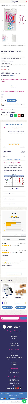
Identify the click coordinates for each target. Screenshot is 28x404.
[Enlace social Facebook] (13, 388)
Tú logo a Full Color (14, 345)
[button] (2, 20)
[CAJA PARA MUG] (11, 245)
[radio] (2, 97)
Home (2, 5)
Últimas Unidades (14, 343)
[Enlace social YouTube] (18, 388)
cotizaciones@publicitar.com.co (14, 385)
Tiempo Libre (14, 334)
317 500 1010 (16, 382)
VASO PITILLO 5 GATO (17, 252)
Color (2, 94)
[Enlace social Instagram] (16, 388)
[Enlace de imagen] (11, 326)
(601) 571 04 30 (15, 379)
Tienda (6, 5)
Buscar (23, 235)
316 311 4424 (16, 383)
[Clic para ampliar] (3, 30)
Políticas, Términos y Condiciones (14, 357)
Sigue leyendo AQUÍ (14, 188)
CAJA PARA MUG (15, 245)
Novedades (14, 336)
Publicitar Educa (14, 355)
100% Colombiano (14, 341)
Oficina (13, 109)
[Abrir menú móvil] (1, 1)
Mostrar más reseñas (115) (14, 273)
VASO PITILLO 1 (15, 262)
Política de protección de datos (14, 359)
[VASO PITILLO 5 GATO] (11, 252)
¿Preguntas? (14, 362)
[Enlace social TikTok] (20, 388)
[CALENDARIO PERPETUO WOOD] (20, 289)
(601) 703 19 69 (15, 380)
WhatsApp (12, 75)
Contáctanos (14, 364)
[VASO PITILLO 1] (11, 263)
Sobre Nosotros (14, 353)
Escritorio (9, 109)
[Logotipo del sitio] (14, 1)
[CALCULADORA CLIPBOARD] (7, 289)
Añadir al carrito (11, 100)
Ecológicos (14, 338)
